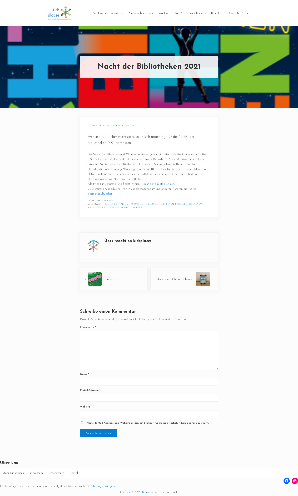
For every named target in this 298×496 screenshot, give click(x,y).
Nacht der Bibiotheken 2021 (158, 183)
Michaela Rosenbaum (188, 204)
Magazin (107, 201)
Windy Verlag (133, 208)
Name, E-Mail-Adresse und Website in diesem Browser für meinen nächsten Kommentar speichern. (148, 423)
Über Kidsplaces (13, 473)
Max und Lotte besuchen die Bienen (151, 204)
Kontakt (74, 473)
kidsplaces (147, 492)
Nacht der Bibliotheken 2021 (105, 208)
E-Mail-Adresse (90, 390)
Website (85, 407)
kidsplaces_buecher (100, 193)
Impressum (36, 473)
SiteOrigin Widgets (103, 486)
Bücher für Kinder (116, 204)
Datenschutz (56, 473)
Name (84, 374)
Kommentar (88, 327)
